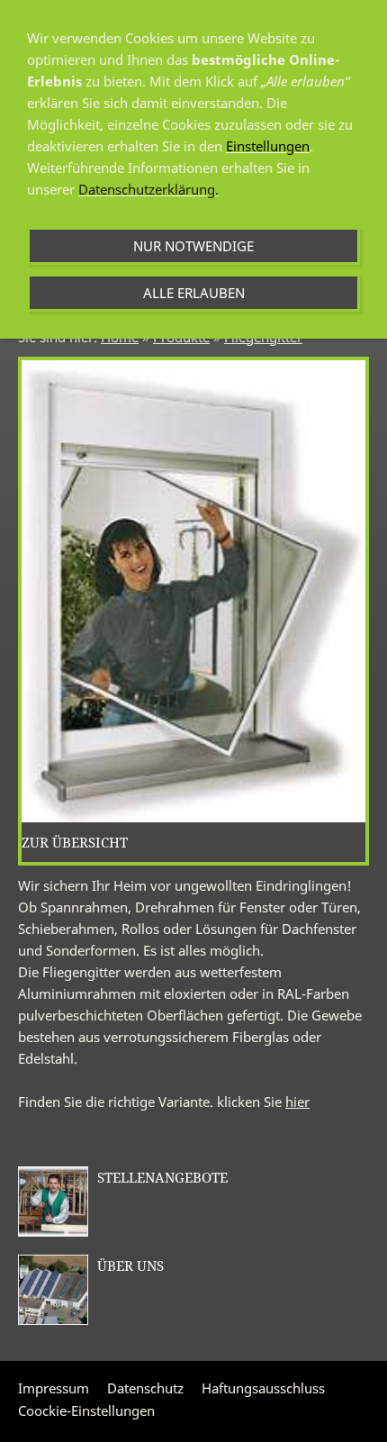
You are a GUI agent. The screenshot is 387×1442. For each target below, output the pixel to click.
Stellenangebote (162, 1177)
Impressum (53, 1388)
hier (297, 1102)
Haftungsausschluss (263, 1388)
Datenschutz (145, 1388)
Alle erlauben (194, 293)
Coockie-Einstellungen (86, 1410)
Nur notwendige (193, 246)
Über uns (130, 1265)
